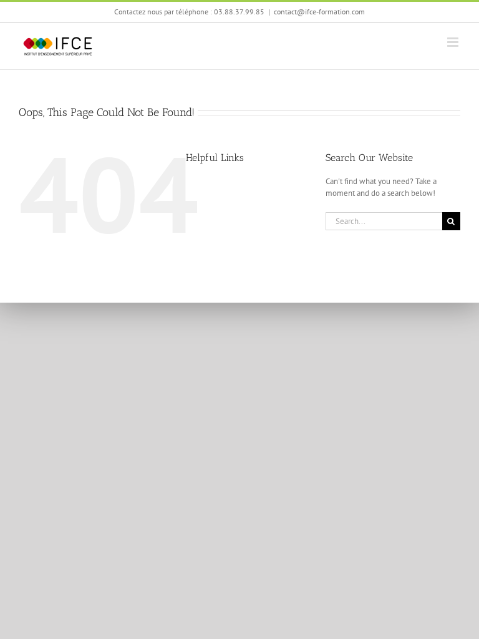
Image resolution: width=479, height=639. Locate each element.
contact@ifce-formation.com (319, 11)
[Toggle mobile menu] (453, 42)
